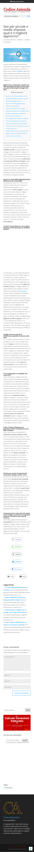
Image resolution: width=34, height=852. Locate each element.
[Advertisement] (17, 251)
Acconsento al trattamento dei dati (18, 742)
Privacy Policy (8, 787)
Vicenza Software (20, 849)
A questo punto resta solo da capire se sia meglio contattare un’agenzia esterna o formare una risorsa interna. (17, 133)
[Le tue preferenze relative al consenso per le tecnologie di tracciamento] (30, 848)
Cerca (28, 710)
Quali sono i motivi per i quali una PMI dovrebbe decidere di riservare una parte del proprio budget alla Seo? (17, 98)
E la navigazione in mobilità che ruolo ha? (17, 118)
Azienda (26, 40)
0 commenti (7, 42)
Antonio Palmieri (10, 40)
